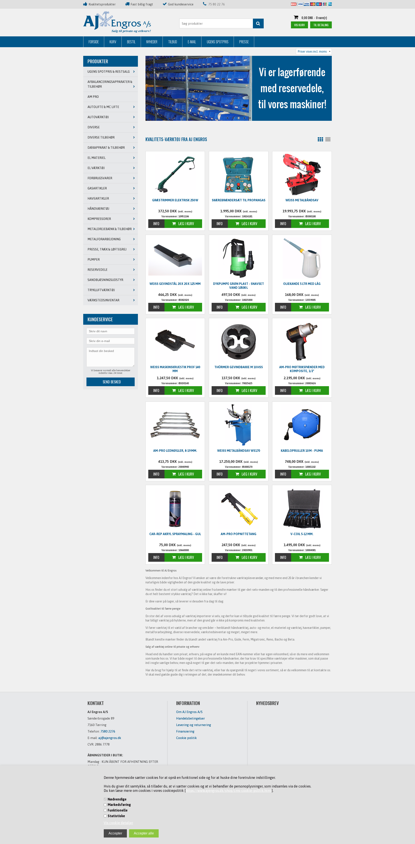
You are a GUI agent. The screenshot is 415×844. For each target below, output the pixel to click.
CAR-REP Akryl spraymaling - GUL (175, 534)
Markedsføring (119, 805)
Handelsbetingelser (190, 718)
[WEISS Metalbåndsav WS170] (239, 424)
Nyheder (151, 41)
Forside (94, 41)
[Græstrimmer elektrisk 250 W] (175, 174)
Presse (244, 41)
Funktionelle (118, 810)
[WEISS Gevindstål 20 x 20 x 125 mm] (175, 257)
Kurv (113, 41)
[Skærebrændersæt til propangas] (239, 174)
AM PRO (93, 96)
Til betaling (321, 25)
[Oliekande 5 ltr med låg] (302, 258)
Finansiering (185, 731)
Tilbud (172, 41)
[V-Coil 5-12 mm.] (302, 508)
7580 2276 (108, 731)
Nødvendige (117, 799)
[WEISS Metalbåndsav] (302, 174)
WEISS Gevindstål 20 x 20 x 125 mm (175, 284)
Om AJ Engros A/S (189, 712)
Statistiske (116, 816)
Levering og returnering (193, 725)
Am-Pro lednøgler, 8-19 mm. (175, 450)
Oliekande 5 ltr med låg (302, 284)
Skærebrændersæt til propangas (238, 200)
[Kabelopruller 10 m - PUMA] (302, 424)
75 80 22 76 (216, 4)
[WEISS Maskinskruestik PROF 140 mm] (175, 341)
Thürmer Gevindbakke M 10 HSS (238, 367)
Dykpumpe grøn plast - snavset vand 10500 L (238, 285)
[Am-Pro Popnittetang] (239, 508)
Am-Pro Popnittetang (238, 534)
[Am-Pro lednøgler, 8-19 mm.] (175, 424)
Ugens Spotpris (217, 41)
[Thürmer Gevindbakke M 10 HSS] (239, 341)
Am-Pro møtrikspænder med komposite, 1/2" (302, 369)
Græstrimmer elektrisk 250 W (175, 200)
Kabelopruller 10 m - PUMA (302, 450)
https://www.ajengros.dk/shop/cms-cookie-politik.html (229, 790)
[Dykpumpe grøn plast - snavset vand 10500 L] (239, 258)
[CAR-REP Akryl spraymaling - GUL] (175, 508)
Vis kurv (299, 25)
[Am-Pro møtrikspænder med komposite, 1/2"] (302, 341)
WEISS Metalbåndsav (302, 200)
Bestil (131, 41)
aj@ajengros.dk (109, 738)
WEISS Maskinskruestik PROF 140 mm (175, 369)
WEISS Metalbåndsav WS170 (238, 450)
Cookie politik (186, 738)
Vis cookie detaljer (118, 823)
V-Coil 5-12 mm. (301, 534)
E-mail (192, 41)
